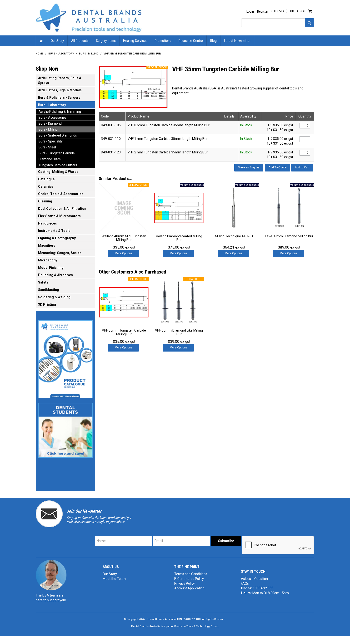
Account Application (189, 588)
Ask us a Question (254, 579)
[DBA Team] (51, 575)
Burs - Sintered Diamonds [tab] (58, 135)
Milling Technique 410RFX (234, 236)
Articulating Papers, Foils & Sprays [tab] (59, 80)
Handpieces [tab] (47, 223)
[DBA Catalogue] (65, 358)
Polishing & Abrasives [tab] (55, 275)
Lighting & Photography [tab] (57, 238)
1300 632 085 (263, 588)
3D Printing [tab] (47, 304)
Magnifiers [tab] (46, 245)
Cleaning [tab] (45, 201)
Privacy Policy (184, 583)
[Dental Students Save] (65, 429)
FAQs (245, 583)
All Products (80, 41)
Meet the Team (114, 579)
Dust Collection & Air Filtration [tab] (62, 208)
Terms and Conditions (190, 574)
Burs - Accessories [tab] (52, 117)
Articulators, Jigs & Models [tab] (60, 90)
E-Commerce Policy (189, 579)
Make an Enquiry (249, 167)
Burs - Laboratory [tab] (52, 105)
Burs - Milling (89, 53)
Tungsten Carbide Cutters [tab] (58, 165)
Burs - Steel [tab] (47, 147)
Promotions (163, 41)
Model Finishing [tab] (51, 267)
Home (41, 40)
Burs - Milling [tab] (48, 129)
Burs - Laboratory (61, 53)
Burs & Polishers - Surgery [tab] (59, 97)
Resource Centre (191, 41)
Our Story (57, 41)
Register (262, 11)
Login (250, 11)
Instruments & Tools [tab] (54, 231)
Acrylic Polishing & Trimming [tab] (60, 111)
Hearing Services (135, 41)
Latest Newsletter (237, 41)
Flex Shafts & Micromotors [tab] (59, 216)
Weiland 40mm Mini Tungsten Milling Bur (124, 238)
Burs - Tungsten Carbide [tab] (57, 153)
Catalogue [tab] (46, 179)
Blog (213, 41)
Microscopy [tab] (47, 260)
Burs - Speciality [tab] (51, 141)
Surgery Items (106, 41)
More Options (123, 253)
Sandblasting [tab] (48, 290)
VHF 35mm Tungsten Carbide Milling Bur (124, 332)
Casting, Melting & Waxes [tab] (58, 172)
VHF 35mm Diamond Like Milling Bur (179, 332)
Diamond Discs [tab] (50, 159)
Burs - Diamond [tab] (50, 123)
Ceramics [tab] (46, 186)
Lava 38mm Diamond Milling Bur (289, 236)
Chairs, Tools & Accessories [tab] (60, 194)
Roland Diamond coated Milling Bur (179, 238)
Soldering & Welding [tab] (54, 297)
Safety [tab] (43, 282)
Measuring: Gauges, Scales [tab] (59, 253)
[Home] (88, 17)
